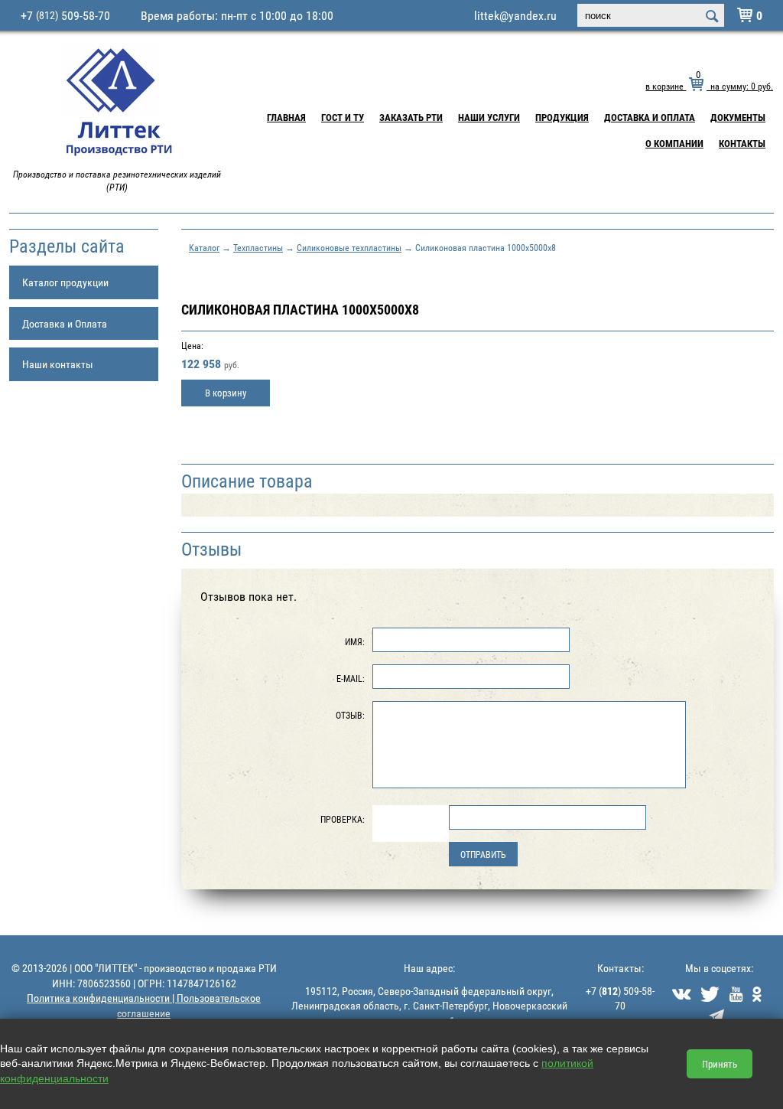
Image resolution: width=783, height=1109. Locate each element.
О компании (674, 143)
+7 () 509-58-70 (620, 998)
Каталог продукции (65, 282)
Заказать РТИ (411, 117)
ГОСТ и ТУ (342, 117)
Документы (737, 117)
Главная (286, 117)
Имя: (355, 641)
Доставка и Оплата (649, 117)
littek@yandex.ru (515, 15)
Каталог (204, 247)
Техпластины (258, 247)
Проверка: (342, 819)
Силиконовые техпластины (349, 247)
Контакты (742, 143)
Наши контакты (57, 364)
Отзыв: (350, 715)
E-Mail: (350, 678)
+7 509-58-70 (65, 15)
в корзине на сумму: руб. (709, 86)
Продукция (562, 117)
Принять (719, 1064)
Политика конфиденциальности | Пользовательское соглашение (144, 1005)
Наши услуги (489, 117)
